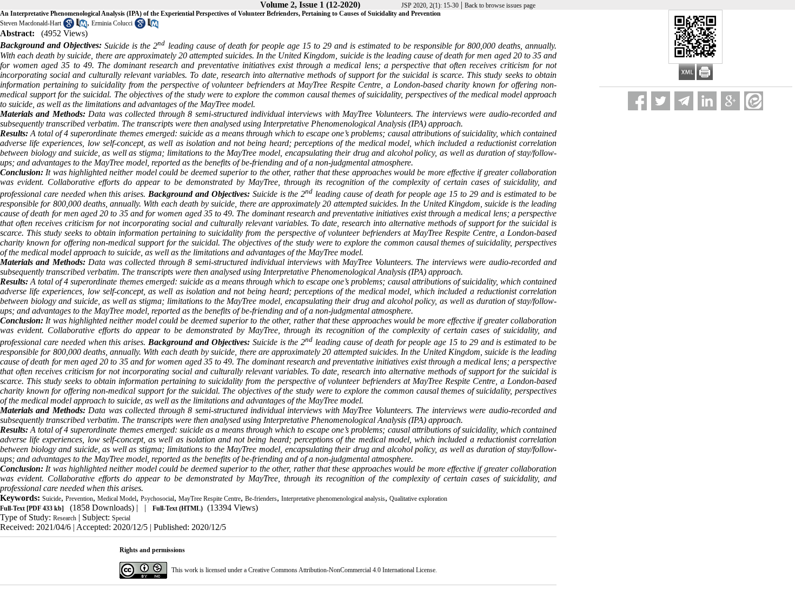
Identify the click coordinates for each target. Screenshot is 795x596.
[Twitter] (660, 100)
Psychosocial (157, 498)
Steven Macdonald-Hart (30, 23)
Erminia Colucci (111, 23)
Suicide (51, 498)
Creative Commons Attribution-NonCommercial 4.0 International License (341, 570)
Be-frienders (261, 498)
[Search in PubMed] (81, 26)
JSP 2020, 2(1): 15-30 (430, 5)
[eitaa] (753, 100)
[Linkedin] (707, 100)
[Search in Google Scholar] (68, 26)
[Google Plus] (730, 100)
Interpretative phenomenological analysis (333, 498)
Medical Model (116, 498)
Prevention (79, 498)
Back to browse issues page (500, 5)
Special (121, 518)
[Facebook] (637, 100)
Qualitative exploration (418, 498)
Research (64, 518)
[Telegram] (683, 100)
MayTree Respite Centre (209, 498)
